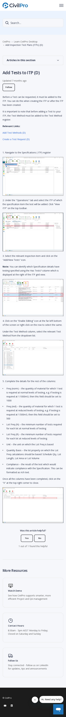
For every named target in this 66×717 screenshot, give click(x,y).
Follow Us (13, 660)
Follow (8, 87)
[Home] (15, 5)
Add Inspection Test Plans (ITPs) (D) (24, 44)
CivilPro (6, 41)
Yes (27, 538)
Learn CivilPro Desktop (25, 41)
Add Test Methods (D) (14, 132)
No (39, 538)
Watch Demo (15, 590)
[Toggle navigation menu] (61, 5)
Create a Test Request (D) (16, 139)
